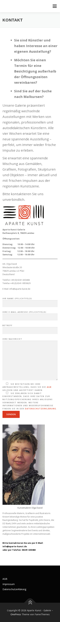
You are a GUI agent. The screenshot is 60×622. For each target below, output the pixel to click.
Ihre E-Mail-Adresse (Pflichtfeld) (24, 312)
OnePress (15, 614)
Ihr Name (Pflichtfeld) (17, 298)
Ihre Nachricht (12, 339)
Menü (54, 6)
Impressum (8, 584)
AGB (49, 387)
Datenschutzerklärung (40, 408)
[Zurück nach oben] (30, 603)
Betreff (7, 325)
